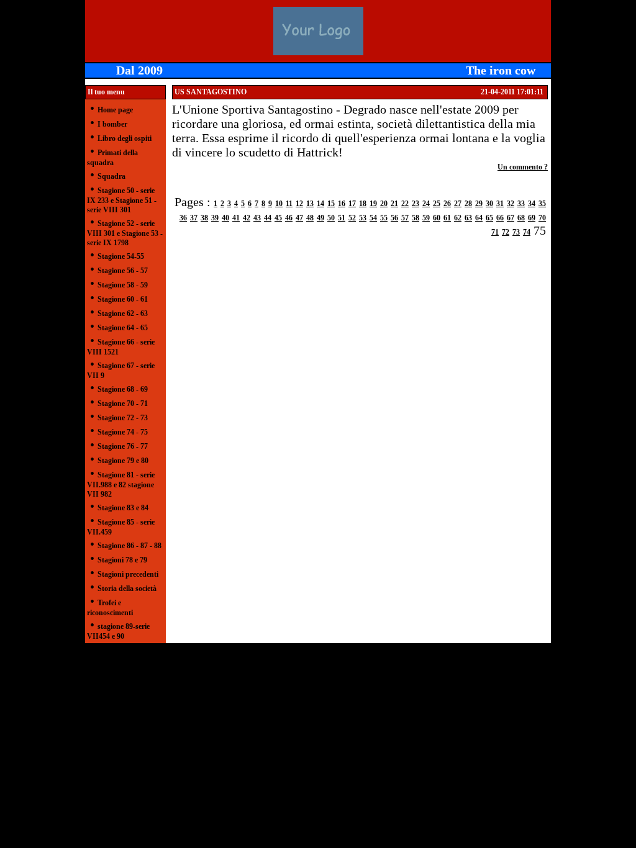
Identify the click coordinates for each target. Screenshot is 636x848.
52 (352, 218)
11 (289, 203)
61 (447, 218)
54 (373, 218)
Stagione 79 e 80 (123, 460)
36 (183, 218)
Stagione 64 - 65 (123, 327)
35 (542, 203)
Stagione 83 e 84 (123, 507)
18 (362, 203)
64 (479, 218)
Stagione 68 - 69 (123, 389)
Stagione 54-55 (121, 256)
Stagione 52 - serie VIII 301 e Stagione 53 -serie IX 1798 (125, 233)
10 (279, 203)
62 (457, 218)
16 (341, 203)
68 (521, 218)
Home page (115, 110)
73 (516, 232)
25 (436, 203)
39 (215, 218)
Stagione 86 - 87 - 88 (129, 545)
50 (331, 218)
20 (384, 203)
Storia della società (127, 588)
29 (479, 203)
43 (257, 218)
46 (289, 218)
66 (500, 218)
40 (225, 218)
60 (436, 218)
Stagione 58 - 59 (123, 285)
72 (505, 232)
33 (521, 203)
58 (415, 218)
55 (384, 218)
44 (267, 218)
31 (500, 203)
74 (526, 232)
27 (457, 203)
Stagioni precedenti (128, 574)
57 (405, 218)
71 (495, 232)
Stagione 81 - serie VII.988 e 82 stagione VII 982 (121, 484)
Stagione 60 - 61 (123, 299)
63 (468, 218)
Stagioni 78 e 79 (122, 560)
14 (320, 203)
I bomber (112, 124)
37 (194, 218)
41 (236, 218)
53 (362, 218)
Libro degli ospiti (125, 138)
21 (394, 203)
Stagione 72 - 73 (123, 417)
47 (299, 218)
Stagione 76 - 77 (123, 446)
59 (426, 218)
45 (278, 218)
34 (531, 203)
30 (489, 203)
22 (405, 203)
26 (447, 203)
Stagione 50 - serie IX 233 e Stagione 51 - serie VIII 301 (122, 200)
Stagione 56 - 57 (123, 270)
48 (310, 218)
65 (489, 218)
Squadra (111, 176)
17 (352, 203)
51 (341, 218)
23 (415, 203)
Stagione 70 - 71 (123, 403)
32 (510, 203)
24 (426, 203)
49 (320, 218)
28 (468, 203)
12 (299, 203)
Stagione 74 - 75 (123, 432)
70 (542, 218)
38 (204, 218)
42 (246, 218)
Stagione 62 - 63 (123, 313)
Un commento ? (522, 167)
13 (310, 203)
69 (531, 218)
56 (394, 218)
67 (510, 218)
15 (331, 203)
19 (373, 203)
